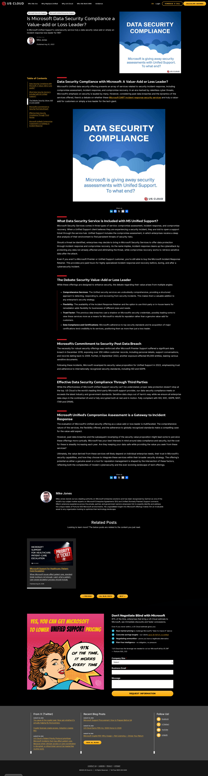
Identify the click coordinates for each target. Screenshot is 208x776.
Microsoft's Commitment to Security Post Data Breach (39, 107)
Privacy (109, 766)
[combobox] (152, 3)
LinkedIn (165, 735)
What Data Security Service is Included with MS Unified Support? (40, 94)
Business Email (119, 668)
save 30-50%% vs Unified (158, 635)
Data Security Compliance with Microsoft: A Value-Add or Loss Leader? (40, 85)
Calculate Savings (194, 3)
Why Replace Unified (49, 3)
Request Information (142, 693)
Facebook (165, 719)
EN (153, 3)
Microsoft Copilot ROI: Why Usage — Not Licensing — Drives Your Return (113, 736)
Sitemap (117, 766)
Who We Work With (84, 3)
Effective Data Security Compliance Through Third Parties (39, 115)
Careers (101, 766)
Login (158, 3)
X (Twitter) (165, 724)
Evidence (99, 3)
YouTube (165, 729)
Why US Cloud (67, 3)
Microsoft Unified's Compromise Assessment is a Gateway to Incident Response (40, 123)
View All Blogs (92, 742)
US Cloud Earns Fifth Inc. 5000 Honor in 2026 (102, 728)
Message (116, 678)
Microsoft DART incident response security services (135, 97)
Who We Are (33, 3)
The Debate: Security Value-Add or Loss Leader (41, 101)
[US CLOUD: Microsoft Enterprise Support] (13, 3)
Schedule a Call (172, 3)
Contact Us (92, 766)
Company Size (119, 658)
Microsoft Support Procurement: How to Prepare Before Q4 (108, 720)
